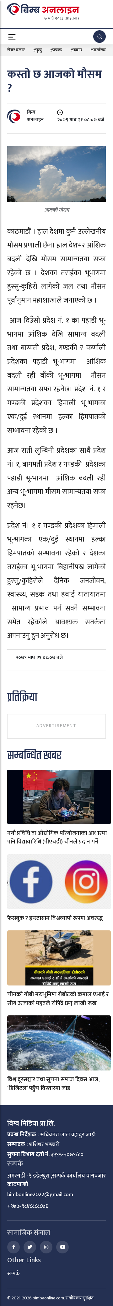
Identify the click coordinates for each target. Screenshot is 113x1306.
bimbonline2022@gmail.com (40, 1194)
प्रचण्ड (57, 50)
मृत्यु (38, 50)
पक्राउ (77, 50)
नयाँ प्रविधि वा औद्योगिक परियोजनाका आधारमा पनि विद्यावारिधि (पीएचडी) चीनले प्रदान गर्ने (57, 837)
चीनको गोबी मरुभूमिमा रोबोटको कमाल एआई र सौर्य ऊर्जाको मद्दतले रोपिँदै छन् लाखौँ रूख (58, 999)
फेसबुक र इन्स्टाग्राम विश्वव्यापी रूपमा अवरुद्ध (55, 918)
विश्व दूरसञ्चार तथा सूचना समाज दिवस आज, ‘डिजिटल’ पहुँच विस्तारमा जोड (53, 1084)
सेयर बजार (16, 50)
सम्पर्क (13, 1273)
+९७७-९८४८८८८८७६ (27, 1206)
